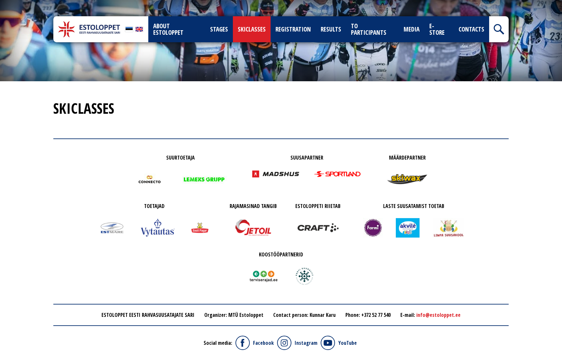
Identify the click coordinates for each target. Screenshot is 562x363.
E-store (437, 29)
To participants (368, 29)
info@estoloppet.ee (438, 314)
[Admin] (2, 3)
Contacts (471, 29)
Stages (219, 29)
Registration (293, 29)
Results (331, 29)
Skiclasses (252, 29)
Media (412, 29)
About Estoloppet (168, 29)
